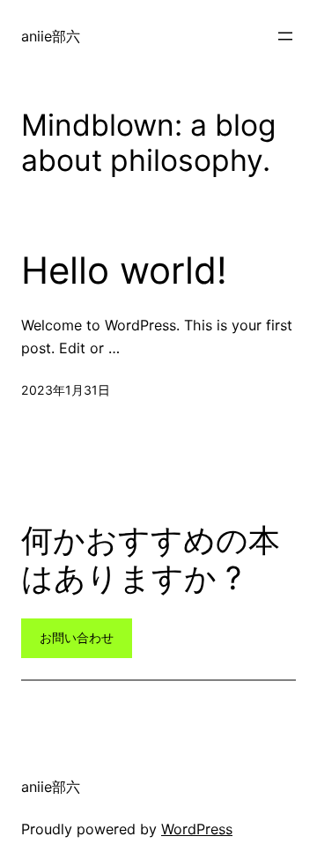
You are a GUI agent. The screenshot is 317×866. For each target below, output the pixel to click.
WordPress (196, 829)
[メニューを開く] (285, 36)
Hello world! (124, 270)
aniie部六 (50, 36)
